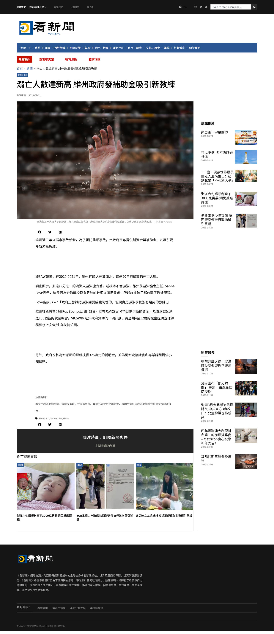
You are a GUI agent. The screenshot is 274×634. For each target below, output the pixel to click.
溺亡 (47, 418)
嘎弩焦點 (71, 59)
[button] (39, 232)
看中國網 (42, 608)
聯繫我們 (58, 6)
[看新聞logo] (46, 35)
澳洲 (25, 75)
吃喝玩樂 (75, 48)
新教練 (42, 418)
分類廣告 (74, 6)
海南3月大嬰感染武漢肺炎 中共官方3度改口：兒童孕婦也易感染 (217, 410)
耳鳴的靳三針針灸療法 (216, 458)
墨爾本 (20, 75)
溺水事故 (54, 418)
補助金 (66, 418)
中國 (20, 465)
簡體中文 (21, 6)
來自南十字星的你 (214, 132)
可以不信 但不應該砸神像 (217, 154)
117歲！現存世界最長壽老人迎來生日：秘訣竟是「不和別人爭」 (218, 176)
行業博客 (179, 48)
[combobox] (230, 7)
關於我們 (194, 48)
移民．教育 (135, 48)
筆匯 (167, 48)
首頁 (20, 68)
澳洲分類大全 (78, 608)
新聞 (23, 48)
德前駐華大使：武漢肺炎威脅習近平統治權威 (216, 365)
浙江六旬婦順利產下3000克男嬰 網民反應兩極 (217, 197)
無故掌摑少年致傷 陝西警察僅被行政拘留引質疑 (216, 219)
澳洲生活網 (58, 608)
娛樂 (87, 48)
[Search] (254, 7)
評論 (47, 48)
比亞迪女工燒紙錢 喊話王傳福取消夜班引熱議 (164, 515)
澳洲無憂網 (96, 608)
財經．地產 (101, 48)
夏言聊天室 (46, 59)
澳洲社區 (118, 48)
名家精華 (94, 59)
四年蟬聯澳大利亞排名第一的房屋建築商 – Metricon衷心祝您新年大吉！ (216, 436)
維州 (60, 418)
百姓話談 (59, 48)
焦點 (37, 48)
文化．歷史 (153, 48)
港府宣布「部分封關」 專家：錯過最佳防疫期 (216, 387)
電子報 (90, 6)
